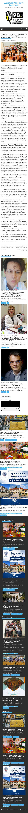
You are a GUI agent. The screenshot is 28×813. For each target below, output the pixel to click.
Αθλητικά (4, 736)
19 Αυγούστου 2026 (5, 430)
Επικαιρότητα (3, 302)
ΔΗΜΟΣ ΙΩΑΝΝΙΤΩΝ (4, 467)
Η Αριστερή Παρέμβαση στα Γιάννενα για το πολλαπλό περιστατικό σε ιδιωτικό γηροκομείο (21, 248)
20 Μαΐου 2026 (6, 697)
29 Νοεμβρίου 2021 (5, 382)
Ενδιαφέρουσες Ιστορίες (7, 653)
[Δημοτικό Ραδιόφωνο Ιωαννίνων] (2, 28)
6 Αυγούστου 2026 (7, 638)
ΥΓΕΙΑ (3, 242)
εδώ (10, 400)
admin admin (12, 430)
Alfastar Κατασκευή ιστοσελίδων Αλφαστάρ (17, 809)
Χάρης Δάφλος (13, 40)
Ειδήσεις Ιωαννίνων (12, 467)
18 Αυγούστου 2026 (5, 459)
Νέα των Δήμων (3, 468)
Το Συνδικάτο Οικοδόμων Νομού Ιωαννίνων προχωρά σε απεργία (7, 247)
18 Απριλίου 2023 (5, 290)
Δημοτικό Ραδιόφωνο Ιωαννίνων (14, 4)
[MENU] (27, 29)
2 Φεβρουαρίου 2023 (6, 335)
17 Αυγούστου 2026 (5, 505)
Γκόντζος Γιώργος (13, 290)
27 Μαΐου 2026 (6, 665)
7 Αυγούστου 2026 (7, 603)
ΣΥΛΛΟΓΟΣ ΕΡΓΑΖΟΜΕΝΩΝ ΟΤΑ (12, 242)
